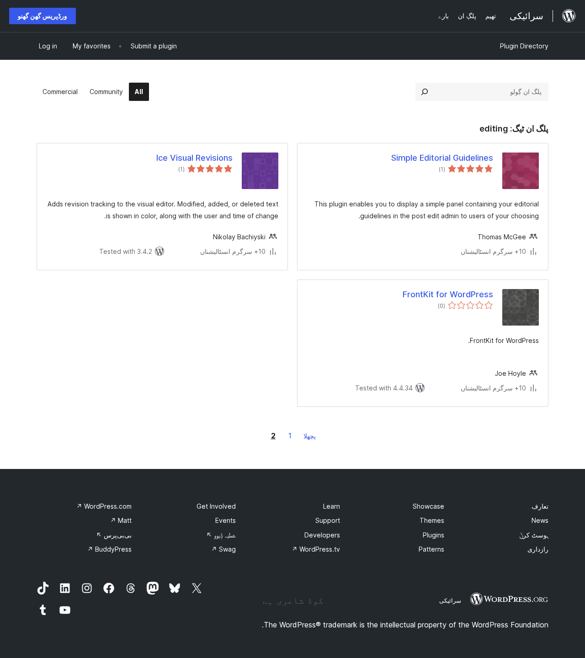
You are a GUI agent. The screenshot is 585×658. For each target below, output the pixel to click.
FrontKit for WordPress (448, 294)
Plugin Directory (524, 46)
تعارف (540, 506)
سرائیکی (450, 600)
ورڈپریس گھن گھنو (42, 16)
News (540, 520)
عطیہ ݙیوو (221, 535)
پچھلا (309, 436)
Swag (223, 549)
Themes (432, 520)
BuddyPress (109, 549)
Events (225, 520)
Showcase (428, 506)
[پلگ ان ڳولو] (424, 92)
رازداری (537, 549)
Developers (322, 535)
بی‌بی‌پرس (114, 535)
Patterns (431, 549)
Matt (121, 520)
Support (327, 520)
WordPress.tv (316, 549)
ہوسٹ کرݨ (533, 535)
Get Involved (216, 506)
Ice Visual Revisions (194, 158)
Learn (331, 506)
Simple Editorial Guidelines (442, 158)
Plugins (433, 535)
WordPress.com (104, 506)
